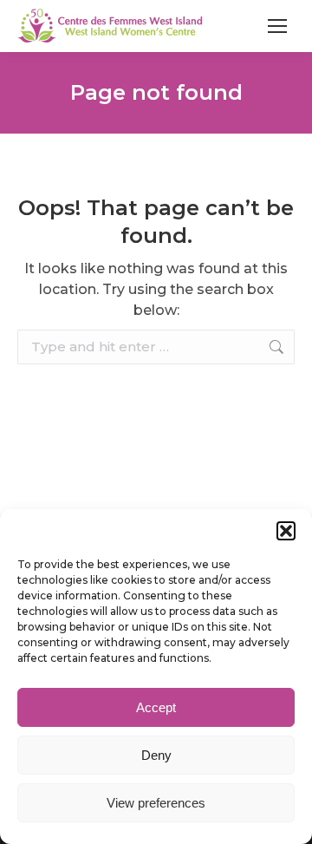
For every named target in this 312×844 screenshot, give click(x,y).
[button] (286, 531)
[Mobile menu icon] (277, 26)
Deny (156, 755)
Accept (156, 707)
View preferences (156, 802)
